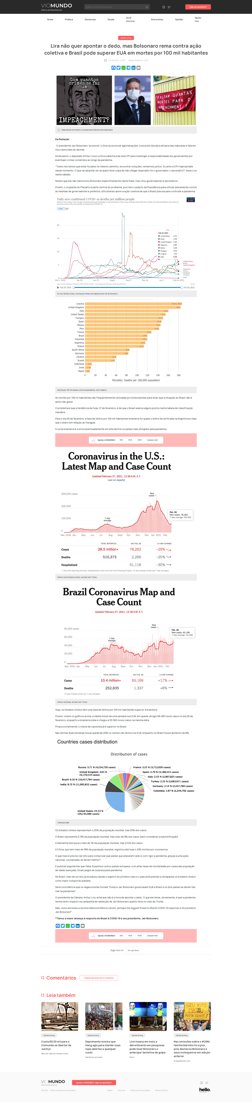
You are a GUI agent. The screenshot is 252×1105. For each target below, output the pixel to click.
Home (50, 19)
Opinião (179, 19)
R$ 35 (140, 440)
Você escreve (130, 19)
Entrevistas (157, 19)
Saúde (111, 19)
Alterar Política (161, 1090)
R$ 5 (121, 440)
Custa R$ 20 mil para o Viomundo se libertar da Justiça (56, 1045)
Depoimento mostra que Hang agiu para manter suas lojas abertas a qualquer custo (102, 1047)
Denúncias (90, 19)
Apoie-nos (198, 19)
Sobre (109, 1090)
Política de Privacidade (140, 1090)
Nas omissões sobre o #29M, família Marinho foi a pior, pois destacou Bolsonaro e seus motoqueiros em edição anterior (192, 1049)
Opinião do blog (126, 38)
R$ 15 (130, 440)
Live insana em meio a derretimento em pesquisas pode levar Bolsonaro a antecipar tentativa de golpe (148, 1047)
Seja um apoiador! (198, 7)
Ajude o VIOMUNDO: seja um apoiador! (94, 1082)
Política (69, 19)
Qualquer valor (152, 440)
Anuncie (121, 1090)
